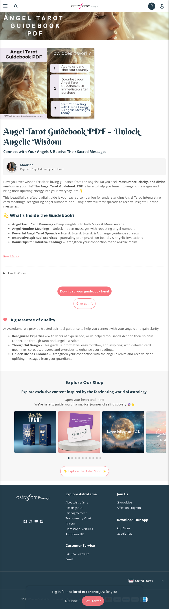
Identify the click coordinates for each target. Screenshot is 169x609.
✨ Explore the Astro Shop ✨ (84, 471)
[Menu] (5, 6)
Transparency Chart (78, 518)
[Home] (84, 6)
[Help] (152, 6)
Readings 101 (74, 508)
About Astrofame (77, 502)
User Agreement (76, 513)
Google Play (124, 533)
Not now (71, 601)
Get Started (92, 601)
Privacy (70, 524)
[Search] (16, 6)
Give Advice (124, 502)
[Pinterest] (41, 521)
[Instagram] (30, 521)
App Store (123, 528)
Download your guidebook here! (84, 291)
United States (144, 581)
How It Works (16, 273)
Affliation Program (129, 508)
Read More (11, 256)
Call (78, 554)
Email (69, 559)
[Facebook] (25, 521)
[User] (163, 6)
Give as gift (84, 303)
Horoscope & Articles (79, 529)
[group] (35, 432)
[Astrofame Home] (33, 498)
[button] (69, 458)
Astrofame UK (75, 534)
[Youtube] (36, 521)
